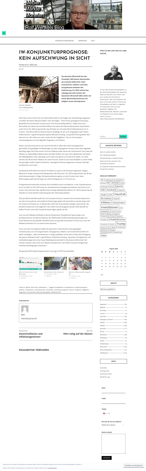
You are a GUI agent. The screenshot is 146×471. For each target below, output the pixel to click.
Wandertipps (104, 344)
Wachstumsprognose (43, 292)
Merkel (102, 214)
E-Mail (107, 398)
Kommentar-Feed (106, 374)
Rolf (93, 41)
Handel (110, 194)
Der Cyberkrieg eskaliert (108, 155)
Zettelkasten (43, 287)
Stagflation (85, 290)
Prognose (78, 290)
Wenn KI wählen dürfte (107, 152)
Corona (102, 313)
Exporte (119, 186)
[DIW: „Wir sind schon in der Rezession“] (30, 263)
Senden (106, 458)
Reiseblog (103, 338)
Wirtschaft (34, 287)
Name (107, 388)
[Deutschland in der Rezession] (55, 263)
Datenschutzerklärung (64, 41)
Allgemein (103, 304)
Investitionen (29, 290)
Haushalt (120, 194)
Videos (113, 227)
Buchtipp (103, 310)
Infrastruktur (119, 202)
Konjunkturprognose (61, 290)
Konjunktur (49, 290)
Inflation (21, 290)
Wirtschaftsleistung (106, 232)
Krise (119, 211)
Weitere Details (107, 432)
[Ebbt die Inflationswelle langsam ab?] (80, 263)
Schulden (103, 219)
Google (103, 194)
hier (55, 251)
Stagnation (22, 292)
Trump (120, 224)
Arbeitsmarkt (109, 180)
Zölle (103, 235)
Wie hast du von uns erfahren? (111, 422)
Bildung (103, 183)
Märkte (28, 287)
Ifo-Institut (106, 198)
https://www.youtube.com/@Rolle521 (112, 119)
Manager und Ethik (106, 319)
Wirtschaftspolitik (106, 350)
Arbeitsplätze (119, 180)
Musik (102, 332)
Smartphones (104, 224)
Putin (113, 216)
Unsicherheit (31, 292)
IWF (121, 208)
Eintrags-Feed (104, 371)
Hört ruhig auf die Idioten (77, 332)
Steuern (112, 224)
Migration (109, 214)
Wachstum (104, 230)
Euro (111, 186)
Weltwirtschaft (56, 292)
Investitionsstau (40, 290)
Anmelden (103, 368)
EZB (103, 189)
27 (113, 266)
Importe (116, 198)
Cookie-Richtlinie (52, 468)
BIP (108, 182)
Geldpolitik (121, 190)
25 (106, 266)
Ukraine (103, 227)
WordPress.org (105, 377)
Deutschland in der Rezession (54, 272)
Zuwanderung (117, 232)
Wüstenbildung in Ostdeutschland (111, 158)
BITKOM (115, 182)
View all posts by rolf (29, 318)
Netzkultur (103, 335)
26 (109, 266)
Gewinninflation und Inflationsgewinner (31, 334)
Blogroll (102, 307)
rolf (22, 69)
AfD (102, 180)
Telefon (104, 409)
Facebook (111, 189)
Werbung (111, 230)
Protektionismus (105, 216)
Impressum (82, 41)
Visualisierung (121, 227)
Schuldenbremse (117, 219)
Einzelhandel (104, 186)
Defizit (122, 183)
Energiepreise (69, 287)
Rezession (119, 216)
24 (102, 266)
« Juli (101, 275)
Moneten (103, 329)
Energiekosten (59, 287)
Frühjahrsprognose (80, 287)
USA (108, 227)
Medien (102, 325)
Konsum (71, 290)
